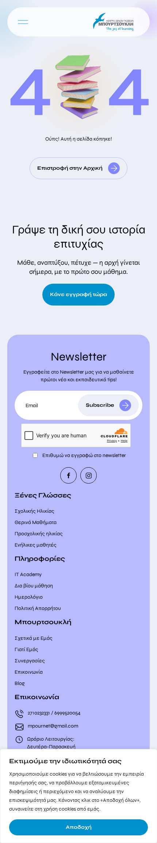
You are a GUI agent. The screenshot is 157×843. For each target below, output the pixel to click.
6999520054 (67, 713)
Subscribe (100, 405)
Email (32, 405)
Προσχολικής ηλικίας (39, 534)
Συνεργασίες (30, 661)
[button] (23, 22)
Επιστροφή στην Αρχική (70, 168)
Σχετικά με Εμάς (34, 638)
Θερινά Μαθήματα (36, 522)
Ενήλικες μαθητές (36, 545)
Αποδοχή (79, 827)
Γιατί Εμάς (26, 649)
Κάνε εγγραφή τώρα (78, 294)
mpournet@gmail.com (53, 726)
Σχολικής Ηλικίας (34, 511)
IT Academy (28, 574)
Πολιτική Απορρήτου (38, 608)
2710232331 (39, 713)
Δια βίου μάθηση (34, 586)
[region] (78, 796)
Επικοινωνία (29, 672)
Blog (20, 683)
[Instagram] (88, 475)
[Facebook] (68, 475)
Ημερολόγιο (29, 597)
